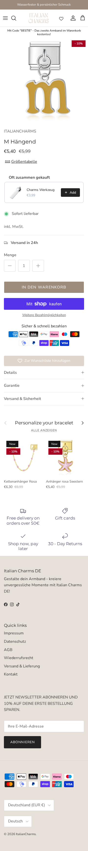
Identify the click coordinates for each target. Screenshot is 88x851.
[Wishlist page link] (61, 18)
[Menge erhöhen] (38, 266)
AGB (8, 649)
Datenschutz (15, 641)
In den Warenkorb (44, 287)
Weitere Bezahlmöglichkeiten (44, 315)
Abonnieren (22, 742)
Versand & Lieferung (22, 666)
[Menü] (5, 18)
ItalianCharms (26, 834)
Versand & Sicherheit (22, 398)
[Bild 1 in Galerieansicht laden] (44, 82)
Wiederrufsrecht (18, 658)
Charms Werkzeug (41, 190)
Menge (10, 255)
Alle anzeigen (44, 430)
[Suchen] (16, 18)
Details (10, 372)
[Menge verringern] (10, 266)
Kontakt (11, 674)
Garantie (12, 385)
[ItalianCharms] (39, 18)
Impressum (14, 633)
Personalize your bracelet (44, 423)
